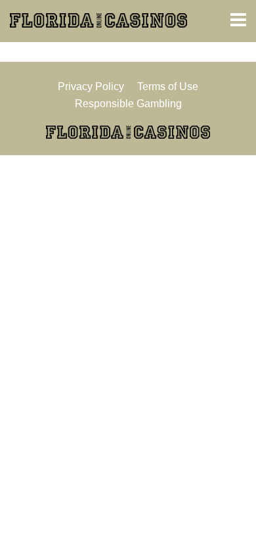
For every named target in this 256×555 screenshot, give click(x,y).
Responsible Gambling (128, 103)
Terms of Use (167, 86)
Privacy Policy (91, 86)
